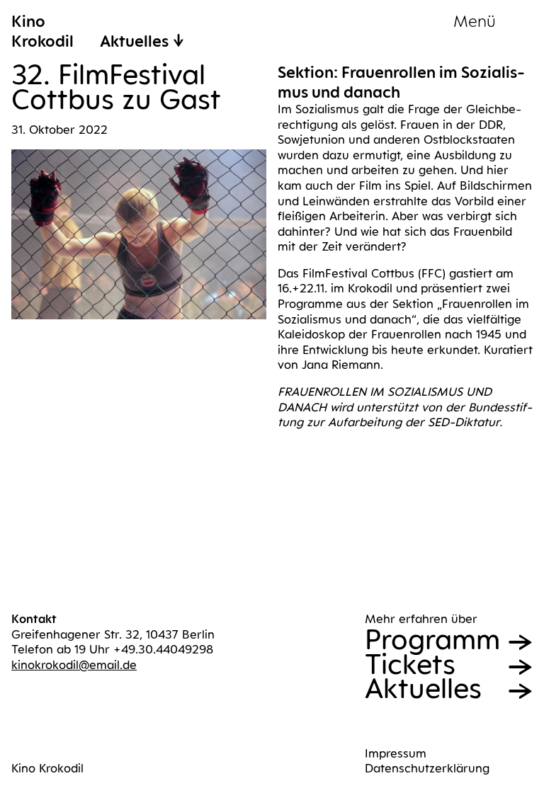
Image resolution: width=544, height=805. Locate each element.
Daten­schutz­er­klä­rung (427, 768)
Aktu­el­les (423, 688)
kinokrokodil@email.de (74, 665)
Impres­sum (395, 753)
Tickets (410, 664)
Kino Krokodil (47, 768)
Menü (474, 20)
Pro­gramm (432, 639)
